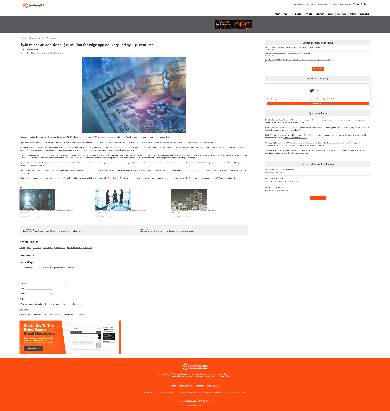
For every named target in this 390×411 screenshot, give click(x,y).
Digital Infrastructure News (40, 53)
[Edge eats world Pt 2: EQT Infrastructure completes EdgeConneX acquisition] (132, 199)
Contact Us (229, 392)
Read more (318, 69)
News (286, 14)
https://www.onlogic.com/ (315, 145)
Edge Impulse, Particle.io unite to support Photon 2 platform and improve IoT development (53, 231)
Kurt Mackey (46, 147)
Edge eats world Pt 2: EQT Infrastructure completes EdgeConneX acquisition (120, 210)
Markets (308, 14)
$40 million (49, 142)
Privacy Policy (241, 392)
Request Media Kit (150, 392)
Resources (342, 14)
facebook (361, 4)
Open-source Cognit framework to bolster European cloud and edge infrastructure (168, 231)
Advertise (181, 392)
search (365, 4)
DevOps (46, 248)
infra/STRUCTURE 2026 (276, 188)
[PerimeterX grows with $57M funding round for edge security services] (208, 199)
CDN (128, 147)
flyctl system (91, 170)
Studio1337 (200, 405)
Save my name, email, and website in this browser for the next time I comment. (51, 304)
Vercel (89, 248)
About (277, 14)
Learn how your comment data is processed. (67, 314)
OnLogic (268, 143)
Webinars (200, 385)
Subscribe (364, 14)
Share (25, 38)
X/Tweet (34, 38)
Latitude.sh (269, 127)
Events (353, 14)
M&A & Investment (56, 53)
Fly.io (22, 137)
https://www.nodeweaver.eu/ (295, 137)
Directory (320, 14)
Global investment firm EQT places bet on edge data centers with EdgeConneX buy (46, 210)
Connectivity (322, 4)
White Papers (213, 385)
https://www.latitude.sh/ (290, 130)
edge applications (58, 248)
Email (22, 294)
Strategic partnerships (167, 392)
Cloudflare (112, 178)
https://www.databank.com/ (292, 122)
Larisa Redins (35, 49)
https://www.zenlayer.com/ (298, 153)
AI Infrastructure (297, 4)
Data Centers (333, 4)
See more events (318, 198)
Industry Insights (186, 385)
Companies (296, 14)
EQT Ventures (73, 248)
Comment (53, 38)
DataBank (269, 120)
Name (22, 288)
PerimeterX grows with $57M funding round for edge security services (193, 210)
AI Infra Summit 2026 (281, 180)
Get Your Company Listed (195, 392)
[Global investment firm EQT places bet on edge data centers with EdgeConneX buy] (56, 199)
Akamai (123, 178)
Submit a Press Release (215, 392)
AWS (218, 178)
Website (23, 299)
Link (43, 38)
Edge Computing (345, 4)
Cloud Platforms (311, 4)
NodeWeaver (270, 135)
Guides (331, 14)
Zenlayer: (269, 150)
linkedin (358, 4)
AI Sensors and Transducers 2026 (279, 171)
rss (354, 4)
